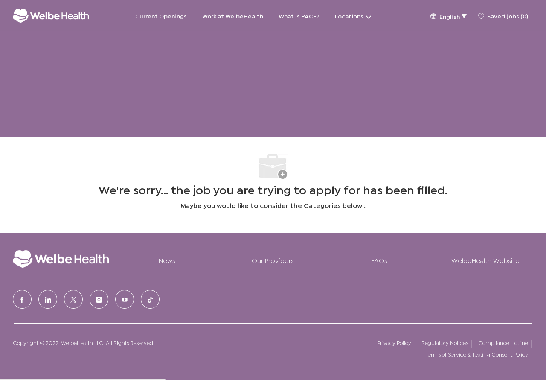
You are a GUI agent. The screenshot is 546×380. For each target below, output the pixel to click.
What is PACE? (299, 15)
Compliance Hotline (503, 342)
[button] (448, 15)
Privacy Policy (394, 342)
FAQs (379, 260)
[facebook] (22, 299)
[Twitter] (73, 299)
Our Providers (273, 260)
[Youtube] (124, 299)
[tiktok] (150, 299)
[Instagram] (99, 299)
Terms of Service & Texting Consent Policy (476, 354)
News (167, 260)
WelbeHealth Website (485, 260)
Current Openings (161, 15)
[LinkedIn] (47, 299)
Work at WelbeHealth (232, 15)
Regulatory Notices (444, 342)
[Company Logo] (51, 16)
